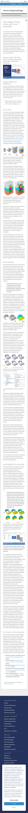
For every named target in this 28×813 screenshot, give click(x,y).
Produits (6, 703)
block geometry (17, 136)
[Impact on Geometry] (10, 77)
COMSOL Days (7, 758)
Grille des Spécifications (10, 705)
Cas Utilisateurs (7, 723)
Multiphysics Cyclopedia (10, 749)
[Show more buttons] (23, 77)
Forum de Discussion (9, 742)
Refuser (14, 807)
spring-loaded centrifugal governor (15, 657)
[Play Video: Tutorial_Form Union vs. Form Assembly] (14, 70)
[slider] (14, 77)
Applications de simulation (10, 731)
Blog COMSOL (7, 747)
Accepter (14, 803)
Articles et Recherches (9, 726)
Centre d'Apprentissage (9, 737)
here (13, 507)
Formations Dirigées (9, 739)
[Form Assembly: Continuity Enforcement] (18, 77)
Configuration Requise (9, 710)
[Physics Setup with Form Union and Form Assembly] (17, 77)
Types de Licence (8, 707)
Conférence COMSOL (9, 762)
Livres (5, 728)
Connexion (13, 4)
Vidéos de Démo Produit (10, 721)
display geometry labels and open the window (13, 140)
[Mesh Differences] (14, 77)
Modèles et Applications (10, 719)
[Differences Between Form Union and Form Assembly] (8, 77)
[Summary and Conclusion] (21, 77)
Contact (20, 4)
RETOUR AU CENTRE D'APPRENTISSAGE (12, 15)
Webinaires (6, 755)
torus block (17, 310)
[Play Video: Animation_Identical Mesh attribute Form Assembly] (14, 537)
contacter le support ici (8, 683)
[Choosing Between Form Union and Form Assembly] (7, 77)
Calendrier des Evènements (10, 760)
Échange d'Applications (9, 744)
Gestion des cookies (14, 800)
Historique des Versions (9, 712)
